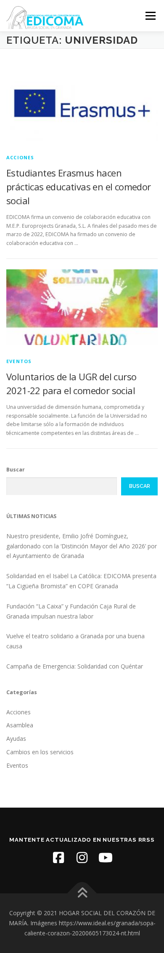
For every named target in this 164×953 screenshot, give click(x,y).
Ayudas (16, 738)
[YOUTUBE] (105, 857)
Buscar (15, 469)
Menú (150, 15)
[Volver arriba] (82, 893)
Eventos (19, 361)
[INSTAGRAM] (82, 857)
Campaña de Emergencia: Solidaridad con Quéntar (74, 666)
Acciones (20, 157)
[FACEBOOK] (58, 857)
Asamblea (19, 725)
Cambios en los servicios (40, 752)
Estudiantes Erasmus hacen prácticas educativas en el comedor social (78, 186)
